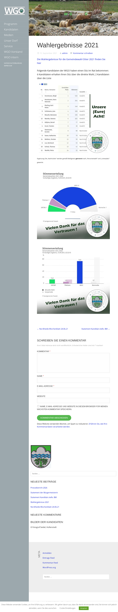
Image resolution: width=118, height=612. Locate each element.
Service (8, 46)
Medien (8, 35)
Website (41, 396)
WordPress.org (49, 567)
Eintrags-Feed (49, 558)
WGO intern (11, 57)
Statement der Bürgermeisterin (44, 492)
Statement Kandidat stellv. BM (44, 497)
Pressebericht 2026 (39, 487)
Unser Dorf (11, 40)
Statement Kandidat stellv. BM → (95, 329)
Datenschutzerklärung (13, 63)
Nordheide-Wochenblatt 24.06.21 (45, 507)
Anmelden (47, 553)
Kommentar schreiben (83, 53)
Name (40, 376)
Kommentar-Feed (50, 562)
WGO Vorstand (13, 52)
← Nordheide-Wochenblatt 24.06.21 (52, 329)
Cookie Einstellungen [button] (67, 608)
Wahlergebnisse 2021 (40, 502)
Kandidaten (11, 29)
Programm (10, 24)
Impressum (8, 66)
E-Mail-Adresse (45, 386)
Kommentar (43, 351)
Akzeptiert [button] (83, 608)
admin (65, 53)
